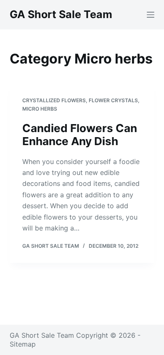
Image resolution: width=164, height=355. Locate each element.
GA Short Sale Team (61, 14)
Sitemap (23, 344)
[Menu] (150, 15)
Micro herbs (39, 109)
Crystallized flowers (54, 100)
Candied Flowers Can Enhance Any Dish (79, 135)
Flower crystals (113, 100)
